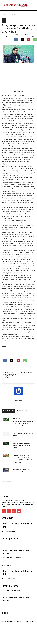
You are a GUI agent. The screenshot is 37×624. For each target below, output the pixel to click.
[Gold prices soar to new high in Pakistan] (6, 434)
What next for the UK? (27, 372)
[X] (22, 39)
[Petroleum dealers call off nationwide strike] (6, 470)
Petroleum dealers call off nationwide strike (21, 471)
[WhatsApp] (25, 360)
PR (2, 531)
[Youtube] (19, 511)
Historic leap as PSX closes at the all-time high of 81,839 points (22, 445)
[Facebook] (16, 39)
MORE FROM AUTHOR (23, 410)
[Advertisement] (18, 77)
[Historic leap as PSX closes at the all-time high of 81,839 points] (6, 443)
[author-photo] (18, 391)
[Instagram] (9, 511)
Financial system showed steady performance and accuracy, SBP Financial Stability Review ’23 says (23, 458)
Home (4, 14)
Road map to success (10, 538)
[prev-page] (4, 479)
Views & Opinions (7, 543)
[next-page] (9, 479)
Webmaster (8, 36)
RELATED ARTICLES (8, 410)
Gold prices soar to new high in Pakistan (23, 434)
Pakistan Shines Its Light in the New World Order (18, 525)
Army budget (10, 347)
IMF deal (17, 347)
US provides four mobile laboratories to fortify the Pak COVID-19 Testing (9, 375)
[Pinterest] (29, 39)
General (13, 14)
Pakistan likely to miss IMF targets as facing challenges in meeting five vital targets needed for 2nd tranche (23, 422)
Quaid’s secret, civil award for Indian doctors (16, 552)
